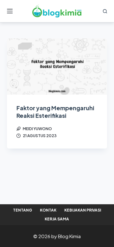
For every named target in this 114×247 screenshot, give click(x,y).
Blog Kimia (69, 236)
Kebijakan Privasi (82, 210)
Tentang (22, 210)
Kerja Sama (57, 219)
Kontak (48, 210)
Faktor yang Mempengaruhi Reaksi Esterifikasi (55, 111)
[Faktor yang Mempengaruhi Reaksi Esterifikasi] (57, 66)
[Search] (105, 11)
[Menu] (10, 11)
